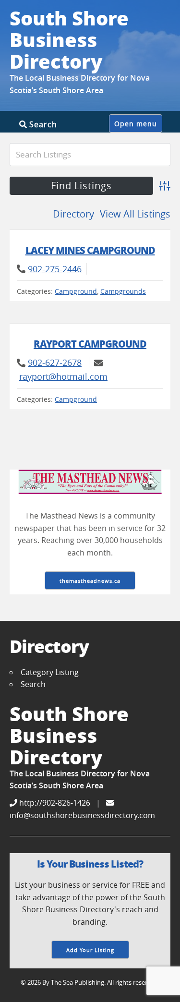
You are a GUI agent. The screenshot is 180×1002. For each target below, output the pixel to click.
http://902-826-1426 (53, 802)
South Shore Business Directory (69, 39)
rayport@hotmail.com (63, 376)
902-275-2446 (55, 269)
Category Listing (50, 672)
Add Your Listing (90, 950)
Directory (73, 213)
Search (42, 124)
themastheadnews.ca (90, 580)
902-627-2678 (55, 362)
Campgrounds (123, 291)
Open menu (135, 124)
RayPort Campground (90, 343)
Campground (76, 291)
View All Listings (135, 213)
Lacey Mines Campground (90, 250)
